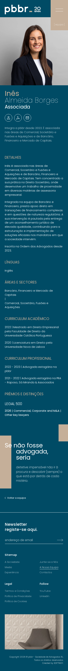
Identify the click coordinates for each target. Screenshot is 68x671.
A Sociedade (12, 562)
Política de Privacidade (18, 596)
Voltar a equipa (16, 498)
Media (8, 567)
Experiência (12, 572)
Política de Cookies (16, 601)
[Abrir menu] (59, 7)
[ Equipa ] (59, 24)
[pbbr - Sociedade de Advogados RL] (23, 9)
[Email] (27, 118)
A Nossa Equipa (49, 567)
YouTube (45, 591)
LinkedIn (44, 596)
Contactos (46, 572)
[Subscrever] (59, 540)
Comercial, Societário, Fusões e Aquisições (26, 305)
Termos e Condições (17, 591)
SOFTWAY (58, 663)
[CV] (18, 118)
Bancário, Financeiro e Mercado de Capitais (29, 293)
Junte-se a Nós (49, 562)
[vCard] (8, 118)
